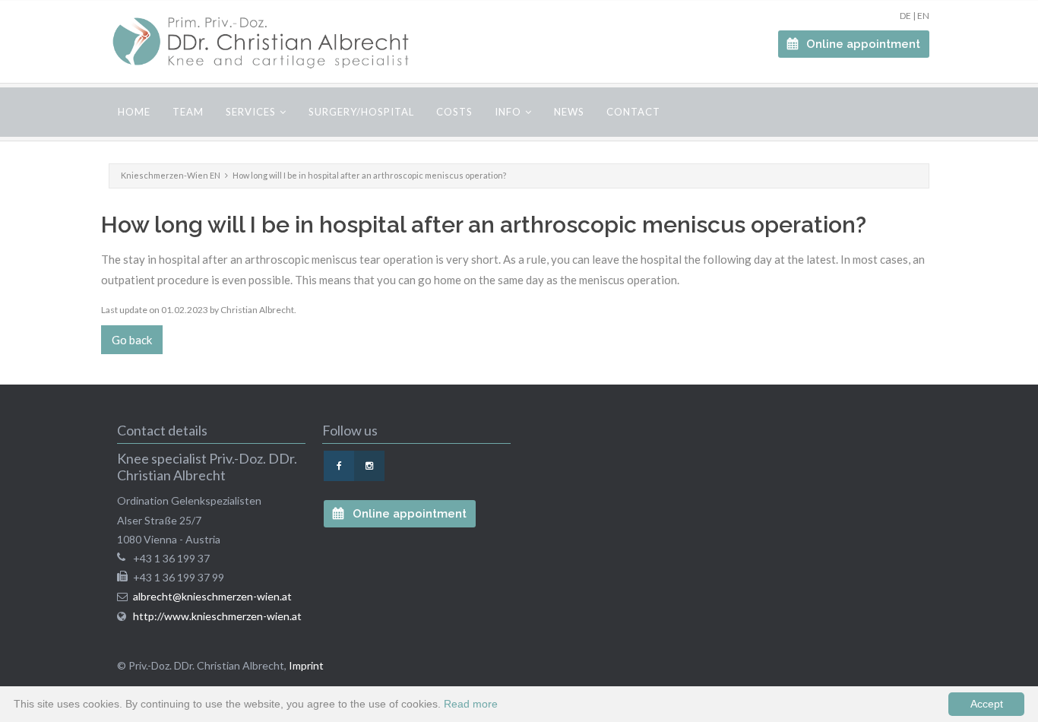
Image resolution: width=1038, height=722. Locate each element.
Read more (471, 704)
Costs (454, 112)
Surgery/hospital (361, 112)
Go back (132, 340)
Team (188, 112)
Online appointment (861, 44)
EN (923, 15)
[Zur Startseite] (261, 42)
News (569, 112)
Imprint (306, 665)
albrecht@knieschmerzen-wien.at (212, 596)
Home (134, 112)
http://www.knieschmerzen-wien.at (217, 616)
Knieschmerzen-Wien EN (170, 175)
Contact (633, 112)
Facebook (339, 466)
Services (251, 112)
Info (508, 112)
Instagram (369, 466)
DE (905, 15)
